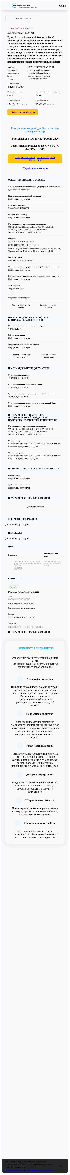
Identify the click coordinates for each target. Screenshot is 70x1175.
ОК (60, 1166)
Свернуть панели (22, 18)
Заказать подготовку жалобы (48, 306)
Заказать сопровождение (23, 112)
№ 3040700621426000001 (29, 592)
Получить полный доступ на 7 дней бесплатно (35, 158)
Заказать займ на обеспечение (48, 356)
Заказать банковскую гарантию (21, 356)
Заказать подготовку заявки (21, 306)
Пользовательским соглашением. (40, 1170)
